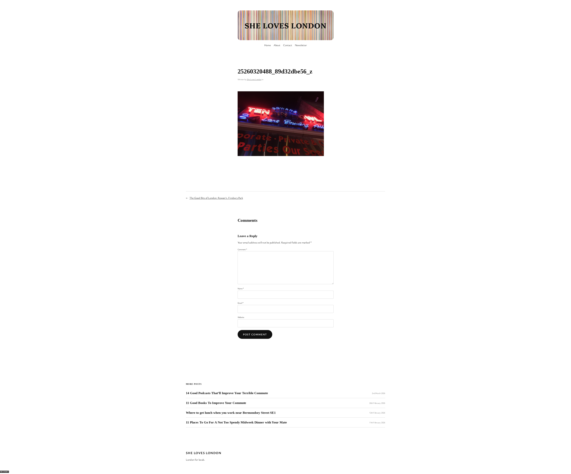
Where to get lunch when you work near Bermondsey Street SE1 (231, 413)
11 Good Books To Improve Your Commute (216, 403)
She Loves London (285, 25)
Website (241, 317)
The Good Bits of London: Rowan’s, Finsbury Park (216, 198)
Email (241, 302)
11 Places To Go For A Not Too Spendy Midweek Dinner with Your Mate (236, 422)
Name (241, 288)
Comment (242, 249)
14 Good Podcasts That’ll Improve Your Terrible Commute (227, 393)
